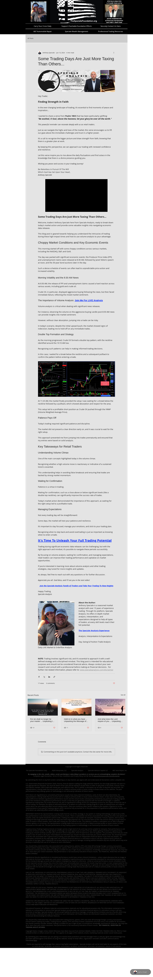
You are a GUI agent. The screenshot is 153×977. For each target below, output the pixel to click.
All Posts (30, 38)
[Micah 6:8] (110, 707)
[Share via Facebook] (39, 677)
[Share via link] (54, 677)
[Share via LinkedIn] (49, 677)
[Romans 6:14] (43, 707)
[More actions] (114, 52)
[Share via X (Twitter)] (44, 677)
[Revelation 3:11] (77, 707)
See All (123, 695)
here (35, 940)
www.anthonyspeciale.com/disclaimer (106, 776)
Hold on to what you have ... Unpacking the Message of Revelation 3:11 (75, 720)
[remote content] (76, 195)
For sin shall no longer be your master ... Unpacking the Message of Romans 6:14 (42, 720)
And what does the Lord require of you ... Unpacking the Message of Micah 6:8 (109, 720)
